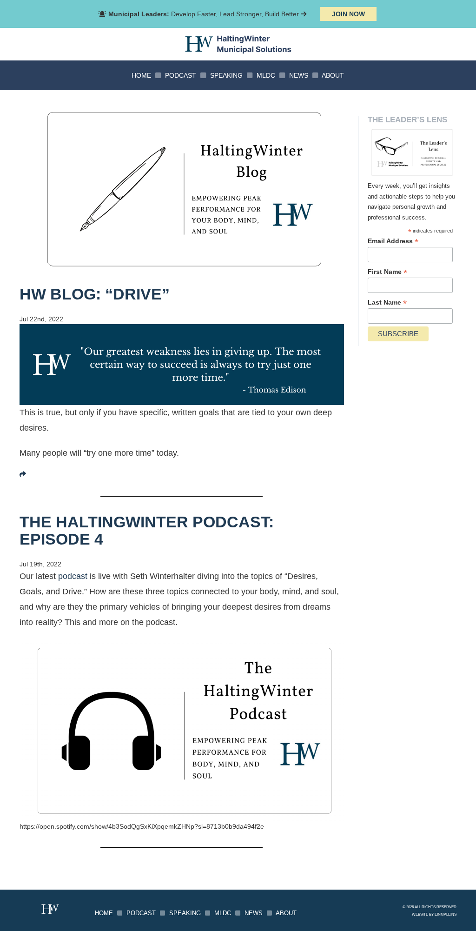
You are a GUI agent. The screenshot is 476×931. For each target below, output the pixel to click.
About (333, 75)
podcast (72, 576)
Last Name (387, 302)
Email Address (393, 241)
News (298, 75)
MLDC (266, 75)
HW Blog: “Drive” (95, 294)
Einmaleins (445, 914)
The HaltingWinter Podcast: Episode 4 (147, 530)
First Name (387, 271)
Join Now (348, 14)
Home (141, 75)
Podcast (180, 75)
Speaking (226, 75)
